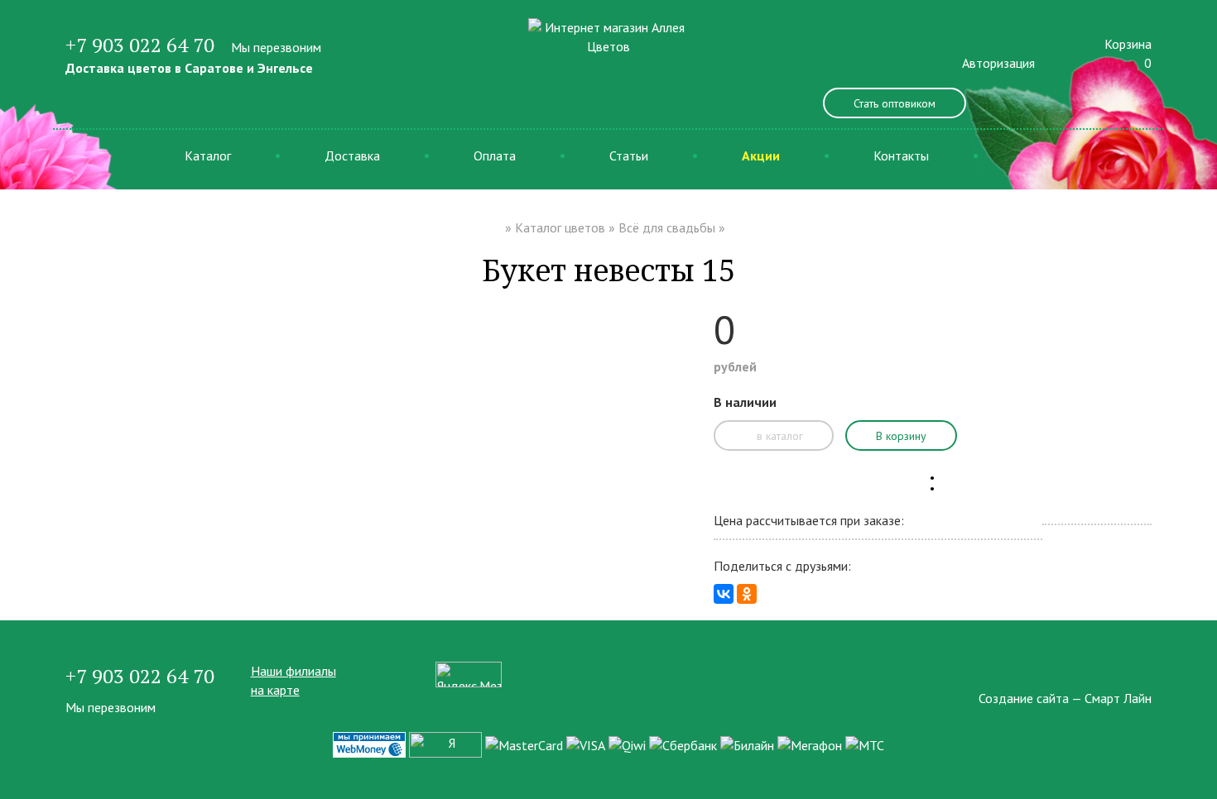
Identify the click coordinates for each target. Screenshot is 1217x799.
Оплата (495, 155)
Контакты (901, 155)
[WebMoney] (369, 743)
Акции (761, 155)
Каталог (208, 155)
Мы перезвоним (276, 47)
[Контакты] (1147, 671)
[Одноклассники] (747, 594)
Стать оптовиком (895, 103)
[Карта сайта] (1117, 671)
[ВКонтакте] (724, 594)
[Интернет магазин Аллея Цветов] (608, 35)
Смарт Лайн (1118, 698)
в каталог (778, 435)
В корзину (901, 435)
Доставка (352, 155)
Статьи (628, 155)
